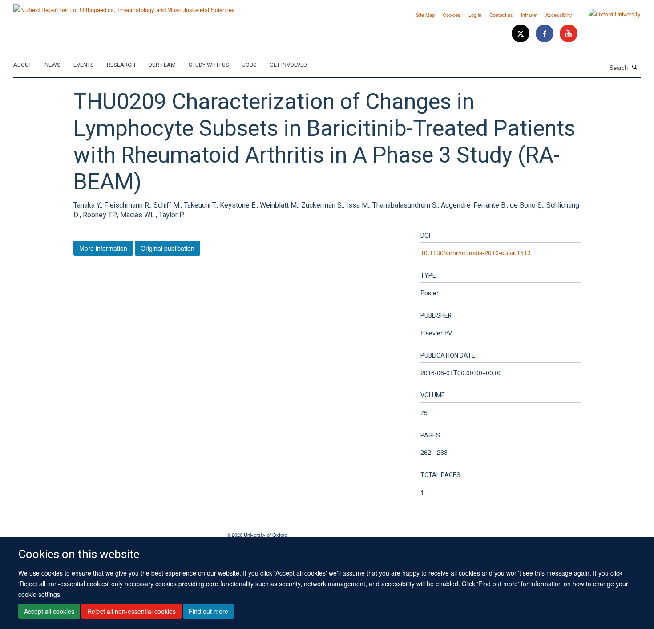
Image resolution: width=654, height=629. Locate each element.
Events (83, 65)
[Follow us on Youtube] (568, 33)
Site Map (425, 14)
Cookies (451, 14)
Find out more (208, 611)
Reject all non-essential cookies (131, 611)
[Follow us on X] (521, 33)
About (22, 65)
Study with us (209, 65)
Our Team (162, 65)
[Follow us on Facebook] (545, 33)
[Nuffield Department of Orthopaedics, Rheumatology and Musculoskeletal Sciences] (124, 6)
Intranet (529, 14)
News (52, 65)
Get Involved (288, 65)
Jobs (249, 65)
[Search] (635, 67)
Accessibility (558, 14)
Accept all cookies (49, 611)
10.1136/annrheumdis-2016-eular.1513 (475, 252)
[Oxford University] (608, 14)
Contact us (501, 14)
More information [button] (103, 248)
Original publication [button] (167, 248)
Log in (474, 14)
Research (121, 65)
